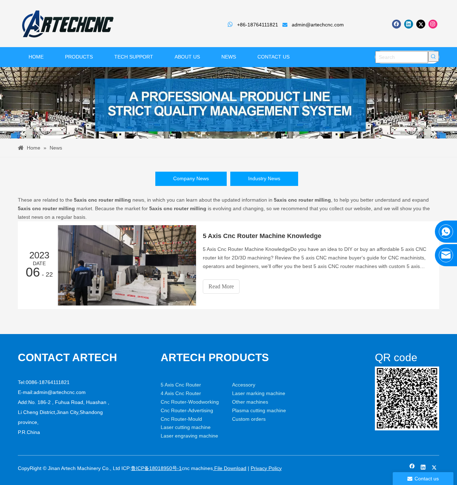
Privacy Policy (266, 468)
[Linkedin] (408, 24)
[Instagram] (432, 24)
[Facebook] (396, 24)
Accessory (243, 385)
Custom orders (249, 419)
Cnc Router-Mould (181, 419)
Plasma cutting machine (259, 410)
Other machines (250, 402)
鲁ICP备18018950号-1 (156, 468)
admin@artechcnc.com (318, 24)
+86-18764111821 (257, 24)
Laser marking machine (258, 393)
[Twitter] (420, 24)
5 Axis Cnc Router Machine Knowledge (262, 235)
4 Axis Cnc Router (181, 393)
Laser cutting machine (186, 427)
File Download (229, 468)
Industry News (264, 178)
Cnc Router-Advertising (187, 410)
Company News (191, 178)
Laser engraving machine (189, 436)
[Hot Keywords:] (433, 56)
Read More (221, 286)
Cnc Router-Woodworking (190, 402)
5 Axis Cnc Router (181, 385)
